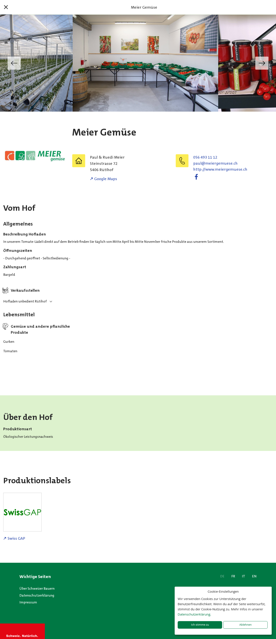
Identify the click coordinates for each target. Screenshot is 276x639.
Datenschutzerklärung (36, 595)
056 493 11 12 (205, 157)
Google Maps (105, 178)
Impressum (28, 602)
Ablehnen (245, 625)
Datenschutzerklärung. (194, 614)
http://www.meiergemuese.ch (220, 169)
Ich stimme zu (200, 625)
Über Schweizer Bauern (37, 588)
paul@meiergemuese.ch (215, 163)
